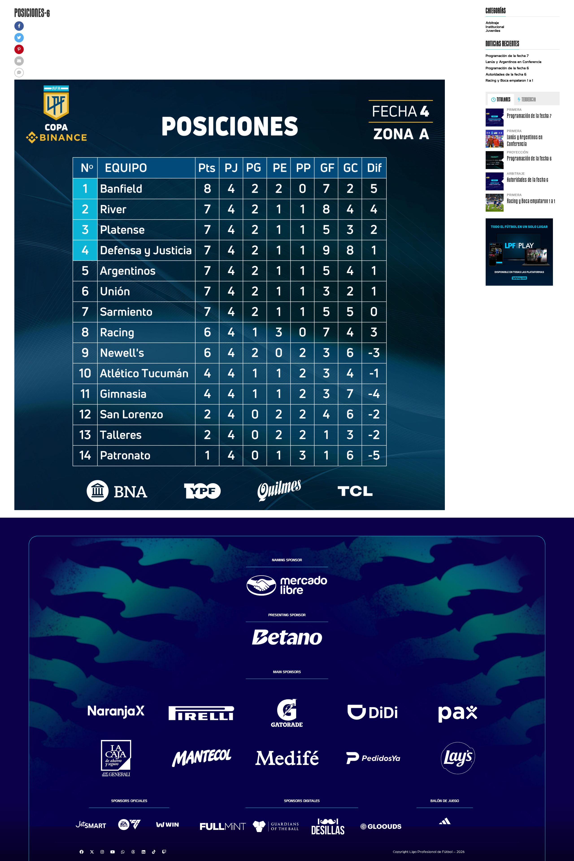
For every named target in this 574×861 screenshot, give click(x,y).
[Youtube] (113, 852)
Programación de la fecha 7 (507, 56)
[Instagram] (102, 852)
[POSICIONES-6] (229, 509)
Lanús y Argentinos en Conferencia (513, 62)
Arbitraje (492, 23)
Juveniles (493, 31)
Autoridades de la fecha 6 (506, 74)
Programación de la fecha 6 (507, 68)
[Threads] (133, 852)
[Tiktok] (154, 852)
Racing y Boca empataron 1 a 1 (509, 80)
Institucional (495, 27)
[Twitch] (164, 852)
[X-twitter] (92, 852)
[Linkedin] (143, 852)
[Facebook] (82, 852)
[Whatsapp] (123, 852)
